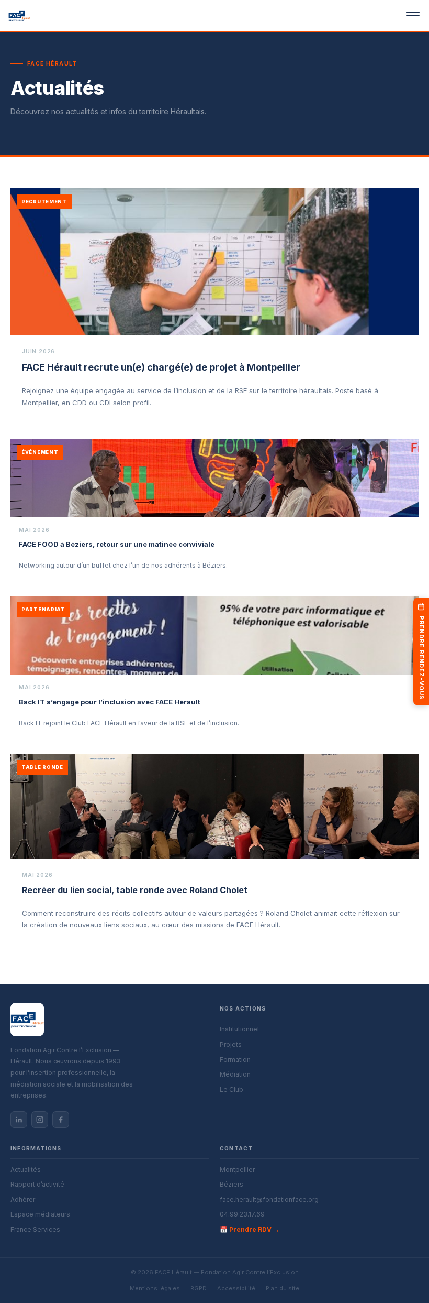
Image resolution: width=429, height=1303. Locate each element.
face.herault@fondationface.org (269, 1199)
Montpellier (237, 1170)
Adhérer (22, 1199)
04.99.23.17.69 (242, 1214)
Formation (235, 1059)
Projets (231, 1044)
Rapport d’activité (37, 1184)
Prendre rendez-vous (421, 658)
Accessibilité (236, 1288)
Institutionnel (239, 1029)
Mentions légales (155, 1288)
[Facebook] (60, 1119)
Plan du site (282, 1288)
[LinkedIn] (18, 1119)
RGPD (198, 1288)
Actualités (25, 1170)
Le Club (231, 1089)
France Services (35, 1229)
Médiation (235, 1074)
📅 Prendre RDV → (249, 1229)
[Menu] (406, 16)
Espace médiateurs (40, 1214)
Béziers (231, 1184)
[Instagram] (39, 1119)
